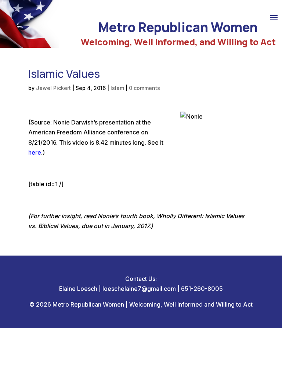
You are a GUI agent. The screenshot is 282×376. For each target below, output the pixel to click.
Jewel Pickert (53, 88)
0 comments (144, 88)
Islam (117, 88)
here (34, 152)
